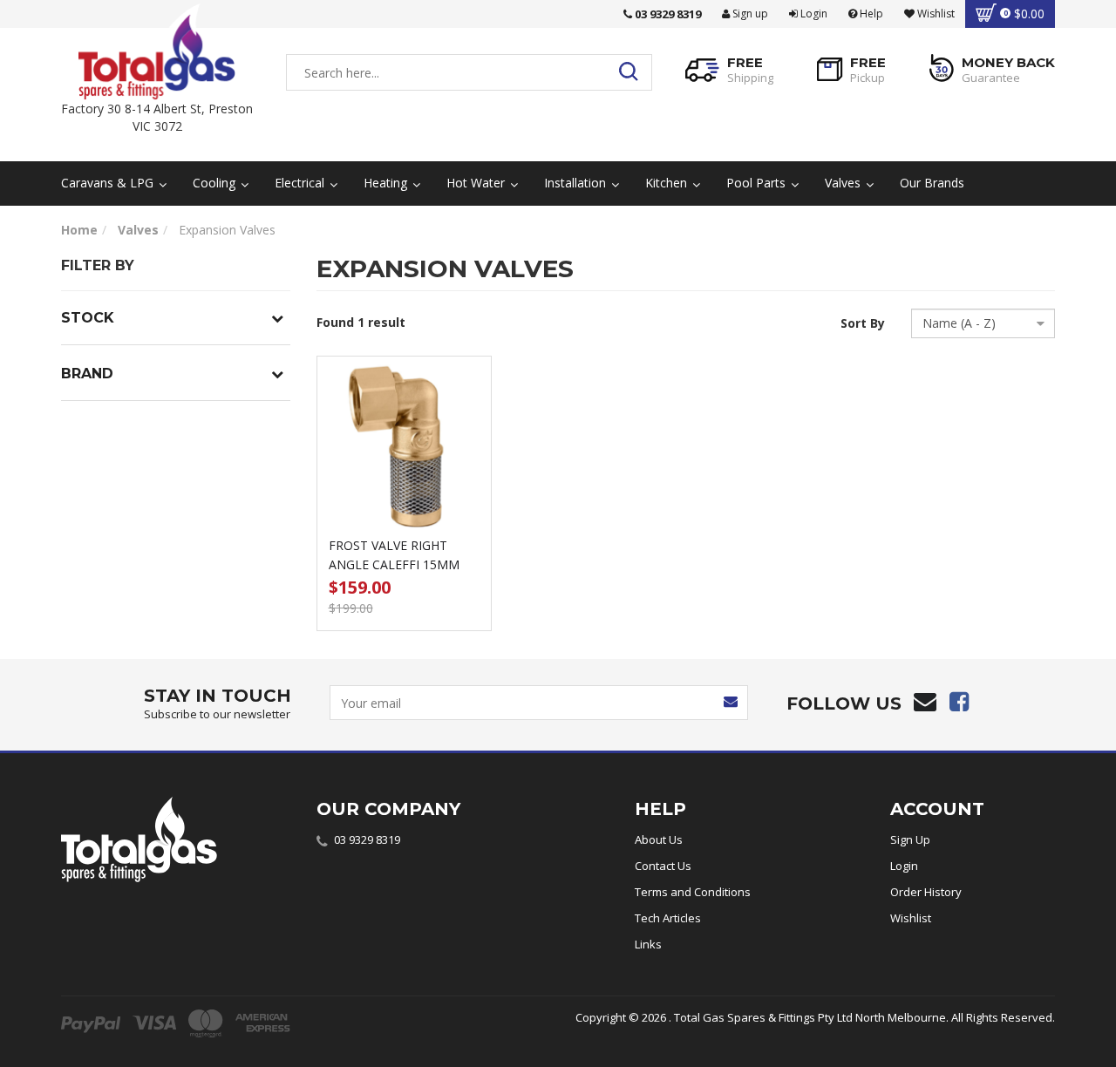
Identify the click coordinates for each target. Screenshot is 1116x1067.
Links (648, 944)
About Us (659, 839)
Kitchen (668, 182)
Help (870, 13)
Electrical (301, 182)
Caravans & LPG (109, 182)
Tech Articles (668, 918)
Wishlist (910, 918)
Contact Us (663, 865)
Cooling (216, 182)
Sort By (862, 323)
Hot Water (477, 182)
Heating (387, 182)
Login (812, 13)
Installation (576, 182)
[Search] (633, 72)
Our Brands (932, 182)
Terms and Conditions (693, 892)
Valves (844, 182)
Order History (926, 892)
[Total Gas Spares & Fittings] (156, 51)
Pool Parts (757, 182)
